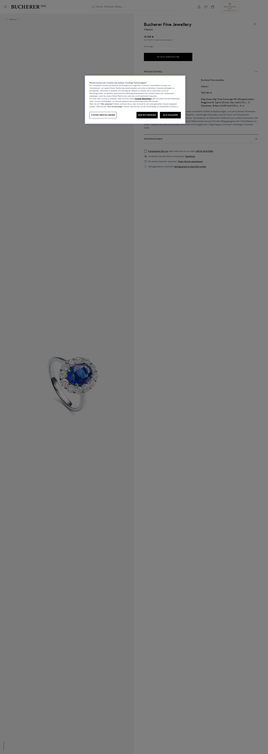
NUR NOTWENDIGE (147, 115)
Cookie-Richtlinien (143, 99)
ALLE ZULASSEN (170, 115)
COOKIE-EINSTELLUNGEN (103, 115)
